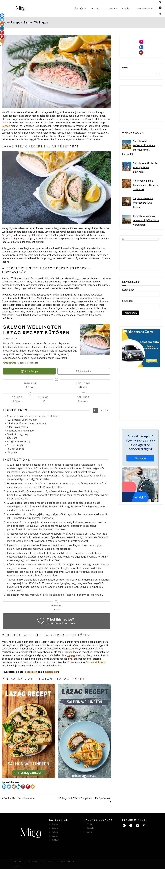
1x (95, 410)
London (6, 125)
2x (101, 410)
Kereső (125, 68)
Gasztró (95, 8)
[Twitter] (9, 786)
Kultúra (111, 8)
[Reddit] (14, 786)
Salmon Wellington (96, 662)
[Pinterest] (23, 786)
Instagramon (51, 671)
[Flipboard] (28, 786)
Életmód (79, 8)
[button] (160, 2)
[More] (32, 786)
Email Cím (127, 301)
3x (106, 410)
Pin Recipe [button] (85, 371)
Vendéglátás (143, 8)
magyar (71, 655)
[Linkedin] (18, 786)
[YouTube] (141, 52)
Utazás (125, 8)
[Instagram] (160, 14)
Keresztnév (128, 289)
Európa (68, 652)
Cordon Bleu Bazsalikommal (19, 798)
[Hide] (1, 45)
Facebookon (30, 671)
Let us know (54, 623)
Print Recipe (31, 371)
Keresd (157, 74)
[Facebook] (160, 8)
